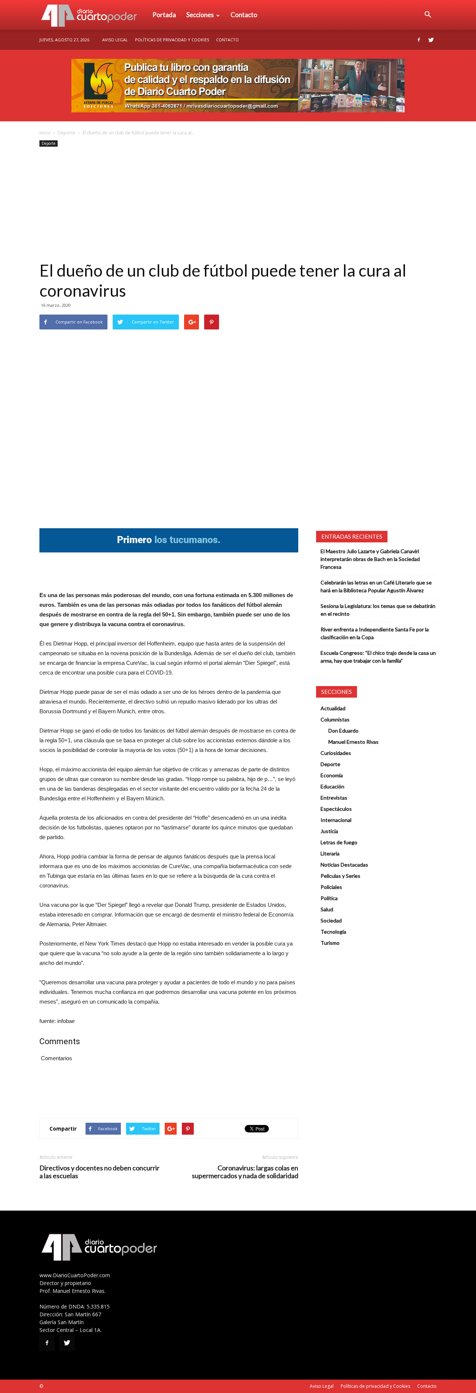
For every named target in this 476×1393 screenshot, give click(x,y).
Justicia (329, 831)
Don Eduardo (343, 730)
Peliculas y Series (340, 876)
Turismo (330, 943)
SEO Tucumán (58, 1386)
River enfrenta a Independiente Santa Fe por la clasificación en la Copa (375, 633)
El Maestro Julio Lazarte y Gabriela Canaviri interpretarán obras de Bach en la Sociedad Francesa (370, 559)
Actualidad (333, 708)
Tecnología (333, 931)
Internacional (336, 820)
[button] (428, 15)
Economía (332, 775)
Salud (327, 909)
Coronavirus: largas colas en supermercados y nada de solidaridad (245, 1172)
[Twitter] (431, 40)
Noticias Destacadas (344, 864)
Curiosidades (336, 753)
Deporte (66, 133)
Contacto (244, 15)
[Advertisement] (238, 204)
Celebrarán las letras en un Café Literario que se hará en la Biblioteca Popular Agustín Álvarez (376, 586)
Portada (164, 15)
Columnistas (335, 719)
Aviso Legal (115, 39)
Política (329, 898)
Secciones (200, 15)
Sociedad (331, 920)
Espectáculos (336, 809)
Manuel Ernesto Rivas (353, 742)
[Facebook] (418, 40)
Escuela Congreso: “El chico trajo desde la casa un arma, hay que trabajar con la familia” (378, 657)
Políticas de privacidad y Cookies (172, 39)
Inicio (45, 133)
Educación (332, 786)
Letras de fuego (339, 842)
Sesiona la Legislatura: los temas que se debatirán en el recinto (378, 610)
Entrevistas (334, 797)
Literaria (330, 853)
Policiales (331, 887)
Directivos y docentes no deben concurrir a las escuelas (99, 1172)
